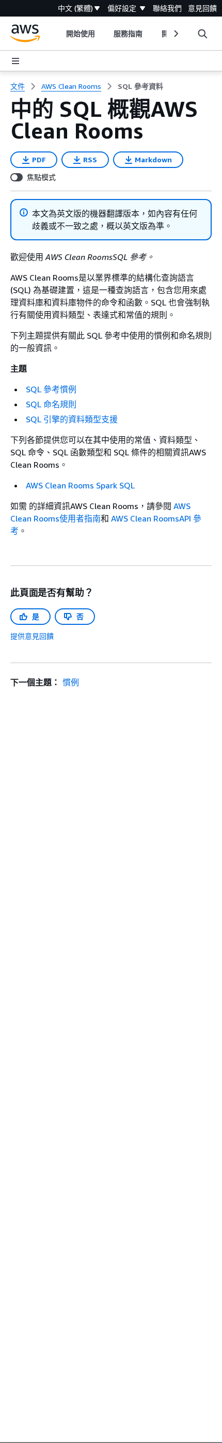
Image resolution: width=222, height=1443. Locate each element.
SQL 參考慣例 (51, 389)
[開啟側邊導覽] (15, 61)
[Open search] (202, 33)
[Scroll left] (58, 33)
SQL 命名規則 (51, 404)
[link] (140, 86)
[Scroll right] (175, 33)
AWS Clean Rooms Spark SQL (80, 485)
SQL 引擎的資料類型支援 (72, 419)
